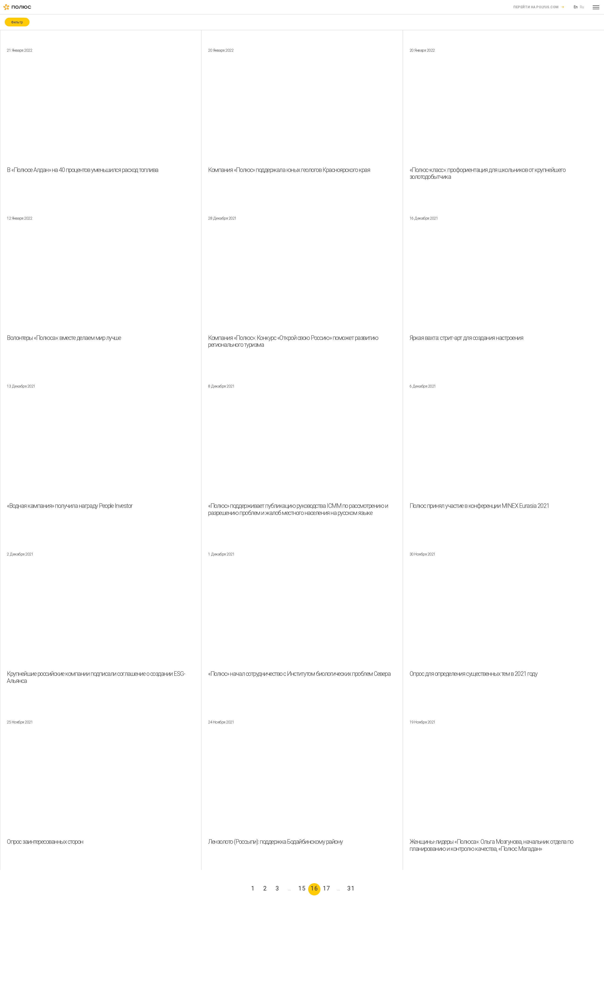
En (576, 7)
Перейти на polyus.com (536, 7)
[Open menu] (596, 7)
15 (302, 888)
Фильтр (17, 22)
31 (351, 888)
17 (327, 888)
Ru (582, 7)
